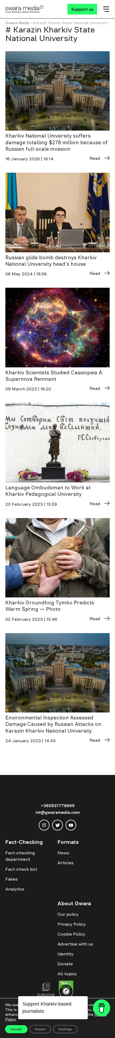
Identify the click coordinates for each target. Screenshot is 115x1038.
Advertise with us (75, 944)
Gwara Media (17, 23)
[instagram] (44, 825)
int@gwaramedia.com (58, 812)
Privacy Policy (71, 924)
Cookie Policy (71, 934)
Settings (65, 1029)
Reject (40, 1029)
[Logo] (24, 9)
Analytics (14, 889)
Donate (65, 964)
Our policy (68, 914)
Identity (65, 954)
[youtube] (71, 825)
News (63, 853)
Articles (65, 862)
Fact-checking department (20, 856)
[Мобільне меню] (106, 9)
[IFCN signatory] (66, 990)
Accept (16, 1029)
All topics (67, 973)
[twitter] (57, 825)
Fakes (11, 879)
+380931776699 (58, 805)
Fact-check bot (21, 869)
